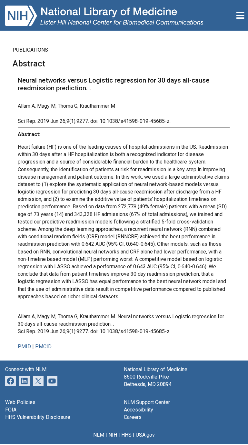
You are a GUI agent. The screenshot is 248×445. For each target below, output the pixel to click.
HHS (126, 435)
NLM (98, 435)
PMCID (43, 346)
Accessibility (138, 410)
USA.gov (145, 435)
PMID (24, 346)
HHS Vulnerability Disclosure (37, 417)
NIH (112, 435)
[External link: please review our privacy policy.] (24, 381)
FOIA (10, 410)
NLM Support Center (147, 402)
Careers (133, 417)
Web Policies (20, 402)
